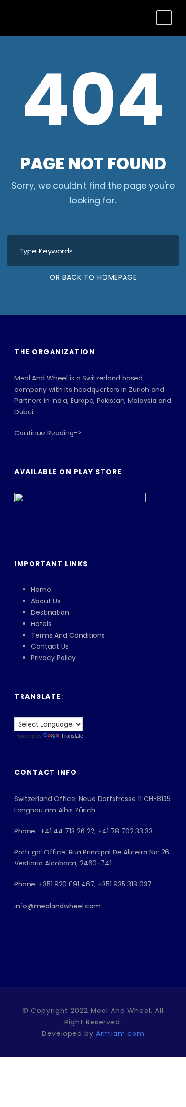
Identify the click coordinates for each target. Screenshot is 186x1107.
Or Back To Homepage (93, 277)
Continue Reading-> (48, 433)
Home (41, 589)
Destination (50, 612)
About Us (46, 601)
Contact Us (50, 646)
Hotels (41, 624)
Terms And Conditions (68, 635)
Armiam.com (120, 1033)
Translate (72, 735)
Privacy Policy (53, 658)
